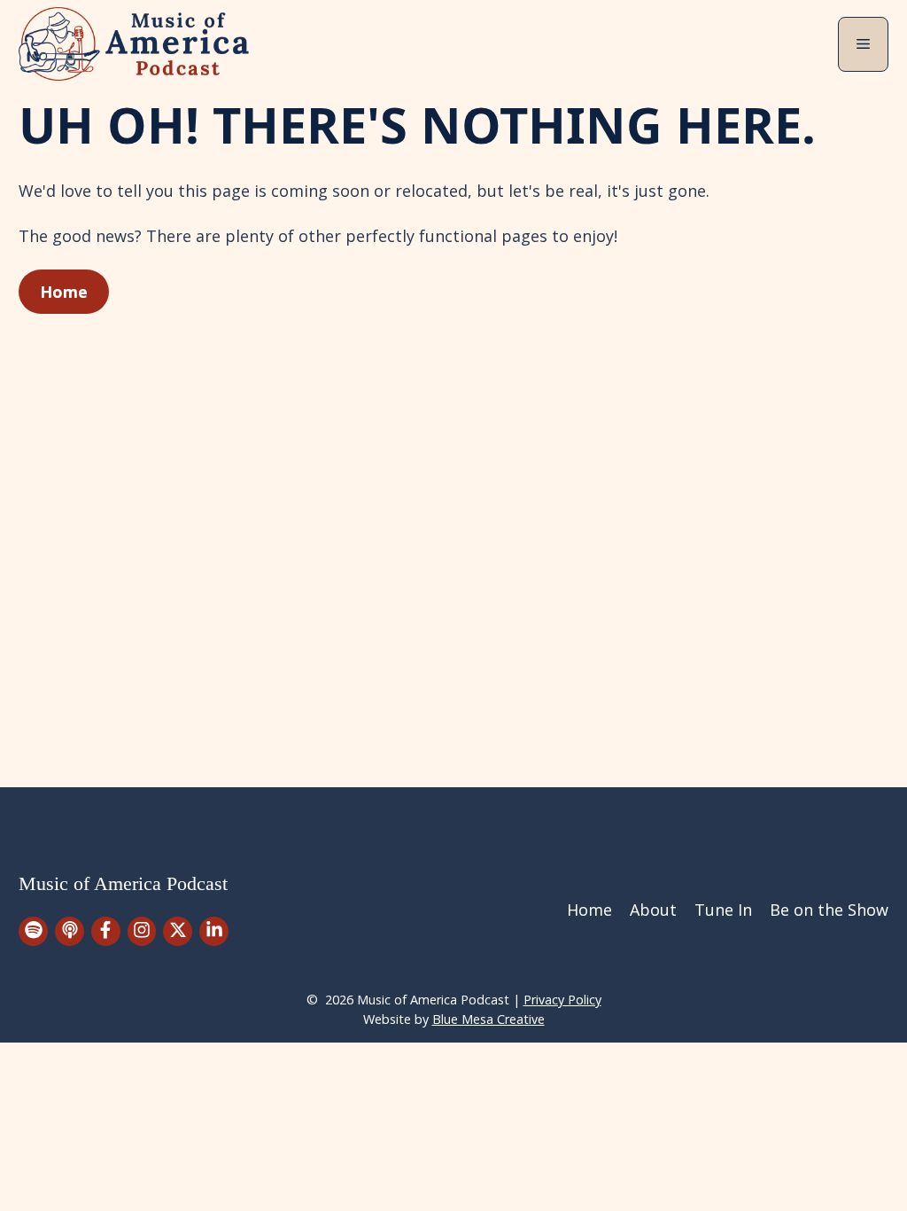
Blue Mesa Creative (488, 1019)
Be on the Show (829, 909)
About (653, 909)
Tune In (723, 909)
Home (64, 291)
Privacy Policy (562, 999)
